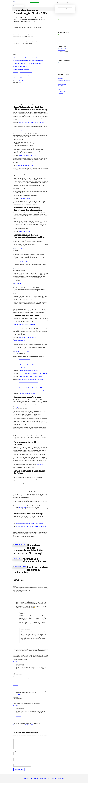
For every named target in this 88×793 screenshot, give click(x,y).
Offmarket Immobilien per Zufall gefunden (28, 370)
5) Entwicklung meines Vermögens (21, 69)
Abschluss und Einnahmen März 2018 (34, 560)
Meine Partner (27, 778)
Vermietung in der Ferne (21, 130)
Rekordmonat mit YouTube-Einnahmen (27, 337)
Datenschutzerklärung (49, 778)
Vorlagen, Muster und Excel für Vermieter (27, 155)
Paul (14, 583)
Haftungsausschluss (59, 778)
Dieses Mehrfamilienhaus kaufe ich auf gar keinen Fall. (31, 122)
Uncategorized (20, 539)
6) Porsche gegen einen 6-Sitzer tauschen (22, 72)
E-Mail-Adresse (16, 757)
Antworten (18, 609)
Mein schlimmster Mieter (24, 359)
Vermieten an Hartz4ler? (24, 198)
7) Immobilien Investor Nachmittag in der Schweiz (24, 74)
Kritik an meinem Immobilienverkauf (27, 393)
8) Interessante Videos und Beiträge (21, 77)
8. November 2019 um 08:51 (17, 584)
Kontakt (36, 778)
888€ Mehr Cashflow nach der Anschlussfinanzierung (31, 367)
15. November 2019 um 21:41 (17, 674)
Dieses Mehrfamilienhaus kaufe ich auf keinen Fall (30, 387)
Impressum (41, 778)
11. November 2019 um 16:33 (25, 629)
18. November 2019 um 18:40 (17, 698)
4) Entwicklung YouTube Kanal (20, 66)
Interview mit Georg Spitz (25, 231)
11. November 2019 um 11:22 (23, 613)
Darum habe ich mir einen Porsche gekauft (28, 432)
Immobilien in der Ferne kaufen (26, 384)
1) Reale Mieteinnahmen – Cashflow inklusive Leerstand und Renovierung (29, 57)
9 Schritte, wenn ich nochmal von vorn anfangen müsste (31, 390)
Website (14, 762)
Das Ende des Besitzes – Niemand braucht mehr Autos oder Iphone (31, 526)
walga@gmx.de (40, 464)
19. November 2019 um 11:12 (20, 709)
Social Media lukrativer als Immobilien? (28, 361)
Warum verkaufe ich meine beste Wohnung (28, 382)
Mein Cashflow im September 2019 (26, 364)
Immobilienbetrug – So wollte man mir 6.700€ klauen (31, 379)
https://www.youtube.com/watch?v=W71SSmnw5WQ (23, 724)
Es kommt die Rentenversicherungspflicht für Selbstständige (29, 523)
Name (14, 751)
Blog (32, 778)
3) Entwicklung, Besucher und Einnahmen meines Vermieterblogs (28, 63)
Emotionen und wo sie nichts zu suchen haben (30, 569)
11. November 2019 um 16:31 (20, 665)
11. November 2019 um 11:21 (17, 645)
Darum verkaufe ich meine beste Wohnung (25, 165)
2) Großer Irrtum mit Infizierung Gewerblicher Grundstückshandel (28, 60)
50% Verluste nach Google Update (26, 261)
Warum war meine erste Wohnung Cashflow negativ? (30, 376)
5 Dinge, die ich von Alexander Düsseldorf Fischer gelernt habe (33, 373)
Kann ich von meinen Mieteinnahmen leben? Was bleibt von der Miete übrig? (28, 549)
